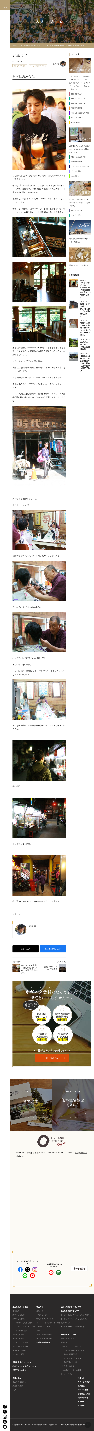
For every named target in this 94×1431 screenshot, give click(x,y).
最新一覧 (39, 1311)
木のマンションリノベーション (24, 1366)
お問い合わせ (83, 1398)
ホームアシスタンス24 (72, 1358)
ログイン (15, 1390)
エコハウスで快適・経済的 (25, 1327)
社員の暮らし (76, 122)
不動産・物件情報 (43, 1342)
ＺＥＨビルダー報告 (20, 1342)
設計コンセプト (76, 210)
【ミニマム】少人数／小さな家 (48, 1323)
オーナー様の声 (76, 162)
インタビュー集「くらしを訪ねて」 (74, 1319)
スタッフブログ (84, 1382)
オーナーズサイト (67, 1338)
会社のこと (75, 176)
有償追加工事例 (76, 108)
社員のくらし (66, 1323)
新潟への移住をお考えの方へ (72, 1307)
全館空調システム (19, 1370)
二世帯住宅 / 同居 (43, 1327)
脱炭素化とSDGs (19, 1350)
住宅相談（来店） (84, 1394)
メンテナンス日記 (67, 1366)
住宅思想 (15, 1311)
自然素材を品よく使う (24, 1323)
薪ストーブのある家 (44, 1338)
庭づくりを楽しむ (77, 118)
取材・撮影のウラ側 (78, 157)
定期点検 (64, 1342)
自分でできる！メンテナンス (75, 1350)
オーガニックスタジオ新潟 (22, 45)
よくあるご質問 (18, 1354)
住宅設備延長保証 (70, 1354)
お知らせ (81, 1378)
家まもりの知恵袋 (19, 66)
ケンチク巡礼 (76, 215)
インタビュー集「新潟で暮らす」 (73, 1327)
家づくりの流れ (18, 1338)
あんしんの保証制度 (20, 1346)
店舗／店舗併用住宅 (44, 1335)
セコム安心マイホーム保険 (71, 1370)
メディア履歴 (83, 1390)
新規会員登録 (17, 1386)
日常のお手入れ (76, 94)
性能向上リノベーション (21, 1362)
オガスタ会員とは (19, 1382)
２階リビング (41, 1315)
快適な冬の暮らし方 (78, 99)
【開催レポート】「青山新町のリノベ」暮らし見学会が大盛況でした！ (85, 363)
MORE (31, 1117)
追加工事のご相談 (70, 1362)
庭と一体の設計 (21, 1331)
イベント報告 (76, 171)
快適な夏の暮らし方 (78, 103)
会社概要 (81, 1402)
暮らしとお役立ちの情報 (38, 66)
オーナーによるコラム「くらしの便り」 (76, 1315)
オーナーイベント (67, 1374)
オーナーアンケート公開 (80, 166)
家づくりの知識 (18, 1335)
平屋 (38, 1331)
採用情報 (81, 1405)
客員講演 (81, 1386)
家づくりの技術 (18, 1315)
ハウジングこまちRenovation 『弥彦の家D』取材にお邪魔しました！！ (86, 290)
